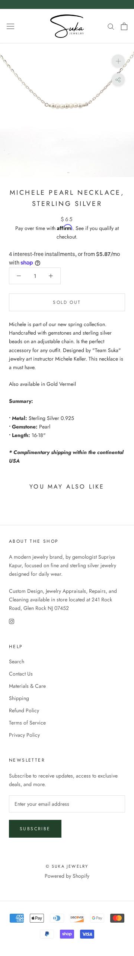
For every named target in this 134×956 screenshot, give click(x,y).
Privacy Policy (24, 735)
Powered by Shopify (67, 876)
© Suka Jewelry (67, 866)
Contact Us (21, 673)
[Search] (111, 26)
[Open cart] (124, 26)
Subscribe (35, 828)
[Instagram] (11, 621)
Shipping (19, 698)
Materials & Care (27, 686)
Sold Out (67, 302)
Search (16, 661)
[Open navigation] (10, 26)
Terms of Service (27, 722)
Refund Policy (24, 710)
